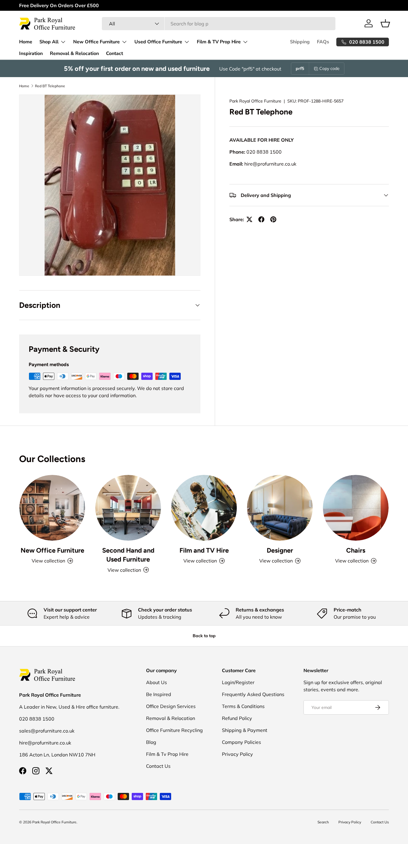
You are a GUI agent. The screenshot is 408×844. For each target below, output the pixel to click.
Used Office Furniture (158, 42)
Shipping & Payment (244, 730)
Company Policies (241, 742)
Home (25, 42)
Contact (114, 53)
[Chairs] (356, 508)
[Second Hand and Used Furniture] (128, 508)
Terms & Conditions (243, 706)
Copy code (329, 68)
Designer (280, 550)
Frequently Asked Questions (253, 694)
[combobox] (218, 23)
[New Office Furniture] (52, 508)
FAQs (323, 42)
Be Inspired (158, 694)
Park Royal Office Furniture (255, 101)
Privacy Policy (237, 754)
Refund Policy (237, 718)
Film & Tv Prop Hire (167, 754)
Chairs (355, 550)
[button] (385, 23)
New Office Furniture (96, 42)
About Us (156, 682)
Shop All (49, 42)
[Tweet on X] (249, 219)
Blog (151, 742)
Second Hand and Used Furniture (128, 554)
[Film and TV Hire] (204, 508)
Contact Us (158, 766)
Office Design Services (171, 706)
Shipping (300, 42)
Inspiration (31, 53)
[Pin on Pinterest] (273, 219)
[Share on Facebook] (261, 219)
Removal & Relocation (74, 53)
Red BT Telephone (50, 86)
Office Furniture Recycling (174, 730)
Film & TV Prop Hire (219, 42)
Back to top (204, 635)
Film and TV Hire (204, 550)
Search (323, 822)
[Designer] (280, 508)
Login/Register (238, 682)
